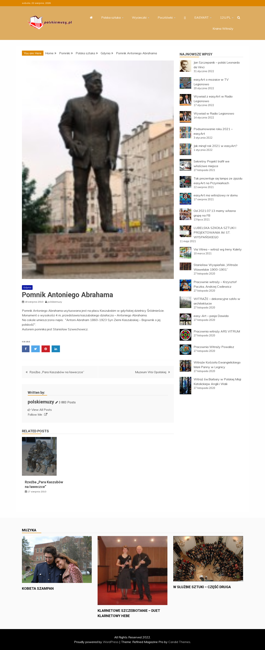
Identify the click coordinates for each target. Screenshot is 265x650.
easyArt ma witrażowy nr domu (216, 195)
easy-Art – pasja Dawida (211, 316)
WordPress (111, 642)
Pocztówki (165, 17)
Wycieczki (139, 17)
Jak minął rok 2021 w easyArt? (215, 146)
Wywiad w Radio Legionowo (214, 113)
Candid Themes (179, 642)
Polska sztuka (111, 17)
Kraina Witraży (223, 28)
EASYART (201, 17)
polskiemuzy (41, 402)
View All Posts (41, 410)
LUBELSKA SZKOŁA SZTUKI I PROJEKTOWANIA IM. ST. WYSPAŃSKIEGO (215, 232)
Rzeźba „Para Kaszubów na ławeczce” (56, 372)
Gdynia (27, 287)
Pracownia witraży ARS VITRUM (217, 331)
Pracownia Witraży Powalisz (214, 347)
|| (185, 17)
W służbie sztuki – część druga (202, 587)
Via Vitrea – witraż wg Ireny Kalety (218, 249)
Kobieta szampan (38, 588)
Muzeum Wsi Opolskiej (150, 372)
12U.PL (225, 17)
